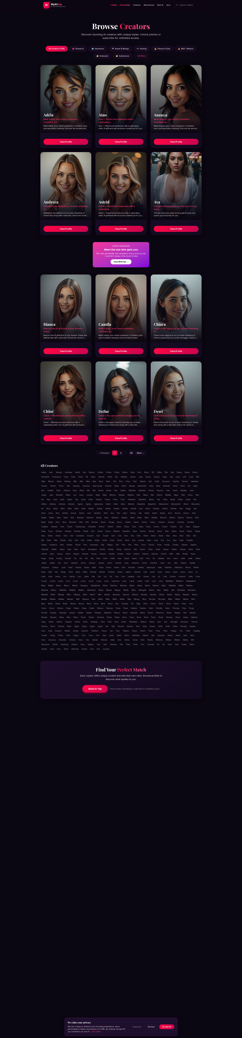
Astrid (77, 472)
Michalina (192, 590)
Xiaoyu (44, 486)
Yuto (176, 644)
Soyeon (58, 631)
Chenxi (101, 527)
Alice (48, 508)
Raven (150, 613)
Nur (117, 604)
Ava (84, 472)
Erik (133, 540)
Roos (124, 617)
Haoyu (60, 554)
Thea (150, 631)
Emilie (97, 540)
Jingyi (43, 495)
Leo (64, 576)
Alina (151, 486)
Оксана (108, 486)
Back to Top (95, 688)
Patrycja (109, 608)
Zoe (92, 649)
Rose (153, 617)
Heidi (128, 554)
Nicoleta (161, 599)
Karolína (59, 495)
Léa (171, 477)
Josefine (153, 563)
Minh (85, 594)
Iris (154, 558)
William (168, 640)
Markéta (172, 585)
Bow (64, 522)
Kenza (188, 567)
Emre (127, 540)
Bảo (72, 517)
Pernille (159, 608)
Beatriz (124, 517)
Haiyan (183, 549)
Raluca (117, 613)
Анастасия (97, 486)
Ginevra (127, 549)
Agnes (80, 504)
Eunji (156, 540)
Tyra (97, 635)
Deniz (159, 531)
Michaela (181, 590)
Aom (89, 513)
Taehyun (94, 631)
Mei (152, 495)
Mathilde (62, 590)
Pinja (184, 608)
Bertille (154, 517)
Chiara (108, 472)
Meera (109, 590)
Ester (149, 540)
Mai (197, 477)
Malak (50, 585)
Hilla (177, 554)
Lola (165, 576)
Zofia (165, 499)
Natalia (44, 599)
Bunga (111, 522)
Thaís (115, 499)
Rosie (161, 617)
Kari (123, 567)
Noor (101, 481)
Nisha (50, 604)
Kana (101, 567)
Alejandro (152, 504)
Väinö (126, 635)
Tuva (90, 635)
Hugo (43, 558)
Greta (150, 549)
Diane (189, 531)
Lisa (153, 576)
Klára (85, 572)
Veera (170, 635)
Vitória (127, 640)
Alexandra (142, 486)
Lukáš (139, 581)
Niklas (177, 599)
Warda (150, 640)
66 (131, 453)
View (81, 640)
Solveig (183, 626)
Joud (162, 563)
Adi (194, 499)
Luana (60, 581)
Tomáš (44, 635)
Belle (140, 517)
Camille (50, 490)
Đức (98, 536)
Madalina (169, 581)
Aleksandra (163, 504)
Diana (174, 531)
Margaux (84, 585)
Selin (62, 499)
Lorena (173, 576)
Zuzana (106, 649)
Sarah (123, 622)
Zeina (66, 649)
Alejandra (141, 504)
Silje (113, 626)
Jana (192, 490)
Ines (119, 558)
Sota (50, 631)
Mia (173, 590)
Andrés (173, 508)
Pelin (151, 608)
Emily (112, 540)
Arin (118, 513)
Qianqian (63, 613)
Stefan (67, 631)
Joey (126, 563)
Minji (88, 481)
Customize (136, 1027)
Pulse (114, 5)
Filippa (110, 545)
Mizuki (107, 594)
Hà (87, 477)
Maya (145, 495)
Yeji (158, 499)
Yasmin (53, 486)
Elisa (175, 536)
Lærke (128, 572)
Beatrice (115, 517)
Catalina (44, 527)
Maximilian (91, 590)
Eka (132, 536)
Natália (61, 599)
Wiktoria (159, 640)
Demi (135, 531)
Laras (160, 572)
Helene (145, 554)
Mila (75, 481)
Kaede (78, 567)
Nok (183, 495)
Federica (53, 545)
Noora (81, 604)
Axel (194, 513)
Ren (185, 613)
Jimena (101, 563)
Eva (162, 540)
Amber (91, 508)
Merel (151, 590)
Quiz (168, 5)
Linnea (146, 576)
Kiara (43, 572)
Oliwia (176, 604)
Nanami (186, 594)
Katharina (178, 567)
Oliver (153, 604)
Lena (178, 477)
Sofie (175, 626)
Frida (159, 545)
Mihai (53, 594)
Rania (125, 613)
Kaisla (86, 567)
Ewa (174, 540)
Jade (183, 558)
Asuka (162, 513)
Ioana (175, 490)
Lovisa (52, 581)
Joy (169, 563)
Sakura (143, 481)
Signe (76, 626)
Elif (153, 472)
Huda (193, 554)
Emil (76, 540)
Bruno (103, 522)
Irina (148, 558)
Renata (192, 613)
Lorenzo (182, 576)
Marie (132, 585)
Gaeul (62, 549)
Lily (105, 576)
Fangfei (190, 540)
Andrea (156, 508)
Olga (138, 604)
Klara (71, 572)
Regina (177, 613)
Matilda (72, 590)
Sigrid (69, 499)
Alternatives (149, 5)
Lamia (152, 572)
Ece (119, 536)
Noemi (73, 604)
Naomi (194, 594)
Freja (66, 477)
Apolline (97, 513)
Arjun (125, 513)
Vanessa (160, 635)
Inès (168, 490)
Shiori (52, 626)
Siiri (106, 626)
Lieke (86, 576)
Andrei (165, 508)
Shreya (61, 626)
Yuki (68, 486)
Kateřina (168, 567)
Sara (55, 499)
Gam (76, 549)
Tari (111, 631)
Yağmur (91, 644)
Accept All (166, 1027)
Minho (92, 594)
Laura (175, 572)
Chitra (118, 527)
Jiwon (109, 563)
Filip (102, 545)
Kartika (141, 567)
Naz (93, 599)
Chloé (116, 472)
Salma (51, 622)
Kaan (70, 567)
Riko (68, 617)
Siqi (76, 499)
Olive (145, 604)
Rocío (83, 617)
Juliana (183, 563)
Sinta (145, 626)
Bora (58, 522)
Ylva (142, 644)
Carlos (144, 522)
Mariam (122, 495)
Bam (59, 517)
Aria (112, 513)
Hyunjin (68, 558)
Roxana (169, 617)
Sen (165, 622)
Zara (52, 649)
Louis (198, 576)
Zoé (98, 649)
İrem (141, 558)
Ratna (142, 613)
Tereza (185, 481)
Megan (117, 590)
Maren (75, 585)
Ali (42, 508)
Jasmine (74, 563)
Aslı (140, 513)
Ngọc (176, 495)
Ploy (121, 481)
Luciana (89, 495)
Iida (92, 558)
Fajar (181, 540)
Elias (168, 536)
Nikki (170, 599)
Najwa (177, 594)
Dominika (80, 536)
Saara (185, 617)
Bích (197, 517)
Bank (66, 517)
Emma (179, 472)
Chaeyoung (80, 527)
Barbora (90, 517)
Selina (151, 622)
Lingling (131, 576)
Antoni (81, 513)
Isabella (124, 477)
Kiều (50, 572)
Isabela (161, 558)
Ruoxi (178, 617)
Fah (115, 490)
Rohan (91, 617)
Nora (108, 481)
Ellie (55, 540)
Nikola (185, 599)
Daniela (59, 531)
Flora (143, 545)
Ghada (110, 549)
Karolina (131, 567)
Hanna (151, 490)
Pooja (191, 608)
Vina (119, 640)
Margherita (95, 585)
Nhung (136, 599)
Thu (181, 631)
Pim (114, 481)
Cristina (173, 527)
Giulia (80, 477)
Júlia (175, 563)
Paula (118, 608)
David (100, 531)
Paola (91, 608)
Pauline (143, 608)
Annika (65, 513)
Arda (106, 513)
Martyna (44, 590)
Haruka (85, 554)
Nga (129, 599)
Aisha (124, 486)
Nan (94, 481)
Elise (181, 536)
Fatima (123, 490)
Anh (195, 508)
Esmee (141, 540)
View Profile (66, 142)
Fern (85, 545)
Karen (116, 567)
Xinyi (83, 644)
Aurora (177, 513)
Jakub (44, 563)
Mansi (58, 585)
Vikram (95, 640)
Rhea (61, 617)
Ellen (49, 540)
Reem (169, 613)
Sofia (83, 499)
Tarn (118, 631)
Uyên (111, 635)
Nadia (169, 594)
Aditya (44, 504)
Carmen (161, 522)
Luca (68, 581)
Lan (74, 495)
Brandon (72, 522)
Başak (98, 517)
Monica (126, 594)
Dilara (50, 536)
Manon (51, 481)
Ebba (82, 490)
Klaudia (93, 572)
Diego (197, 531)
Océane (125, 604)
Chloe (126, 527)
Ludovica (115, 581)
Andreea (68, 472)
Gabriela (132, 490)
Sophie (176, 481)
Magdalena (191, 581)
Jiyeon (133, 477)
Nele (108, 599)
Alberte (131, 504)
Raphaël (133, 613)
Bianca (92, 472)
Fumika (175, 545)
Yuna (170, 644)
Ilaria (98, 558)
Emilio (104, 540)
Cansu (136, 522)
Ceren (69, 527)
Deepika (126, 531)
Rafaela (98, 613)
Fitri (129, 545)
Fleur (136, 545)
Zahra (191, 644)
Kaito (94, 567)
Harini (68, 554)
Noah (58, 604)
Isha (168, 558)
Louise (44, 581)
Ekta (139, 536)
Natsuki (70, 599)
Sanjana (68, 622)
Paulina (134, 608)
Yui (158, 644)
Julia (141, 477)
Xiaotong (64, 644)
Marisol (156, 585)
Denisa (143, 531)
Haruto (94, 554)
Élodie (63, 540)
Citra (134, 527)
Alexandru (195, 504)
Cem (62, 527)
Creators (137, 5)
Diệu (43, 536)
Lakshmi (137, 572)
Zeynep (76, 486)
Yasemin (113, 644)
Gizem (142, 549)
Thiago (173, 631)
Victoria (72, 640)
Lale (145, 572)
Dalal (43, 531)
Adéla (43, 472)
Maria (59, 481)
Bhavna (163, 517)
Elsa (172, 472)
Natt (77, 599)
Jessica (92, 563)
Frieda (167, 545)
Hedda (111, 554)
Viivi (87, 640)
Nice (144, 599)
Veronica (52, 640)
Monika (144, 594)
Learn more (95, 1031)
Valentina (194, 481)
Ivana (175, 558)
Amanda (166, 486)
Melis (133, 590)
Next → (140, 453)
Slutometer (125, 5)
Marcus (113, 495)
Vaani (119, 635)
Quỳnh (72, 613)
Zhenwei (75, 649)
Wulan (55, 644)
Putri (135, 481)
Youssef (150, 644)
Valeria (145, 635)
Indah (112, 558)
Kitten (68, 495)
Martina (131, 495)
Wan (142, 640)
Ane (181, 508)
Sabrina (194, 617)
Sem (159, 622)
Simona (121, 626)
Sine (138, 626)
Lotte (191, 576)
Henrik (163, 554)
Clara (58, 490)
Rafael (80, 613)
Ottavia (60, 608)
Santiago (94, 622)
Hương (59, 558)
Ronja (109, 617)
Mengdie (142, 590)
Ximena (74, 644)
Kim (56, 572)
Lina (116, 576)
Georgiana (92, 549)
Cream (164, 527)
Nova (110, 604)
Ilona (105, 558)
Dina (65, 536)
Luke (147, 581)
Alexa (186, 504)
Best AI (160, 5)
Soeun (152, 626)
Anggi (188, 508)
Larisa (167, 572)
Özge (68, 608)
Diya (75, 490)
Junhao (55, 567)
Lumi (154, 581)
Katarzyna (151, 567)
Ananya (59, 472)
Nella (115, 599)
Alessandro (176, 504)
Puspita (53, 613)
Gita (135, 549)
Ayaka (43, 517)
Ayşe (195, 486)
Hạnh (52, 554)
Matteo (81, 590)
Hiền (171, 554)
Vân (152, 635)
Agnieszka (98, 504)
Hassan (103, 554)
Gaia (69, 549)
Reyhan (53, 617)
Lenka (57, 576)
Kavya (148, 477)
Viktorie (104, 640)
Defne (124, 472)
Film (117, 545)
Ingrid (126, 558)
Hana (93, 477)
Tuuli (83, 635)
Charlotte (92, 527)
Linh (184, 477)
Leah (43, 576)
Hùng (51, 558)
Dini (71, 536)
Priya (128, 481)
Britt (81, 522)
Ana (140, 508)
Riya (48, 499)
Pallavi (76, 608)
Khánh (196, 567)
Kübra (120, 572)
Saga (43, 622)
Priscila (44, 613)
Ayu (42, 490)
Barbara (80, 517)
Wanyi (151, 499)
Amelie (133, 508)
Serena (194, 622)
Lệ (197, 572)
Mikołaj (61, 594)
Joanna (118, 563)
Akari (116, 504)
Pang (84, 608)
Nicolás (152, 599)
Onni (191, 604)
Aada (116, 486)
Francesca (56, 477)
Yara (105, 644)
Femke (69, 545)
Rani (197, 495)
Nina (193, 599)
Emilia (89, 540)
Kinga (63, 572)
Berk (147, 517)
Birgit (43, 522)
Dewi (132, 472)
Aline (63, 508)
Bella (132, 517)
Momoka (116, 594)
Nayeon (85, 599)
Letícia (72, 576)
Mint (99, 594)
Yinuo (61, 486)
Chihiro (110, 527)
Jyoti (63, 567)
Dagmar (196, 527)
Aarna (172, 499)
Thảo (122, 499)
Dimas (58, 536)
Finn (123, 545)
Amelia (116, 508)
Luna (191, 477)
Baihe (51, 517)
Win (192, 640)
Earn (113, 536)
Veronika (62, 640)
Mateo (53, 590)
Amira (175, 486)
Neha (100, 599)
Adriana (53, 504)
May (138, 495)
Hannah (101, 477)
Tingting (196, 631)
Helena (136, 554)
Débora (116, 531)
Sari (150, 481)
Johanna (135, 563)
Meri (159, 590)
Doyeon (90, 536)
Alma (158, 486)
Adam (180, 499)
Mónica (135, 594)
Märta (181, 585)
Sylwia (75, 631)
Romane (100, 617)
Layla (164, 477)
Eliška (159, 472)
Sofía (157, 481)
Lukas (131, 581)
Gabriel (184, 545)
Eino (126, 536)
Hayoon (160, 490)
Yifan (128, 644)
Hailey (174, 549)
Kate (160, 567)
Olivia (190, 495)
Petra (167, 608)
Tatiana (126, 631)
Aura (170, 513)
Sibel (69, 626)
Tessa (107, 499)
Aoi (189, 486)
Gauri (83, 549)
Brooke (95, 522)
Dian (167, 531)
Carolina (180, 522)
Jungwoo (45, 567)
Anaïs (147, 508)
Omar (184, 604)
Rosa (132, 617)
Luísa (124, 581)
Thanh (142, 631)
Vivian (135, 640)
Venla (178, 635)
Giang (118, 549)
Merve (159, 495)
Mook (161, 594)
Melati (126, 590)
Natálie (168, 495)
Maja (43, 481)
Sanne (77, 622)
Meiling (67, 481)
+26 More (141, 56)
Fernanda (45, 477)
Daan (188, 527)
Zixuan (84, 649)
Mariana (114, 585)
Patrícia (100, 608)
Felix (62, 545)
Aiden (108, 504)
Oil (132, 604)
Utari (104, 635)
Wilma (185, 640)
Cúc (181, 527)
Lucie (106, 581)
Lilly (99, 576)
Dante (85, 531)
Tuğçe (76, 635)
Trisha (60, 635)
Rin (42, 499)
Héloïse (155, 554)
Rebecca (160, 613)
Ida (116, 477)
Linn (138, 576)
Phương (176, 608)
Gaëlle (54, 549)
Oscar (43, 608)
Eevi (139, 472)
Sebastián (133, 622)
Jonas (144, 563)
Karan (108, 567)
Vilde (112, 640)
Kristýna (111, 572)
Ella (166, 472)
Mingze (77, 594)
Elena (146, 472)
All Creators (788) (57, 49)
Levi (79, 576)
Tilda (188, 631)
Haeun (166, 549)
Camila (100, 472)
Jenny (83, 563)
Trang (52, 635)
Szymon (84, 631)
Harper (76, 554)
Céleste (54, 527)
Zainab (44, 649)
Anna (182, 486)
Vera (185, 635)
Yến (121, 644)
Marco (66, 585)
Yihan (135, 644)
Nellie (122, 599)
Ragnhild (107, 613)
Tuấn (68, 635)
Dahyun (67, 490)
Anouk (73, 513)
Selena (143, 622)
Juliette (192, 563)
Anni (57, 513)
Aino (51, 472)
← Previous (103, 453)
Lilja (93, 576)
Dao (93, 531)
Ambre (108, 508)
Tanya (104, 631)
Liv (159, 576)
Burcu (119, 522)
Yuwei (184, 644)
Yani (98, 644)
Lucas (75, 581)
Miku (69, 594)
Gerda (102, 549)
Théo (165, 631)
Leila (50, 576)
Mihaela (44, 594)
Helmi (110, 477)
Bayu (106, 517)
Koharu (102, 572)
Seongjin (174, 622)
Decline (151, 1027)
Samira (59, 622)
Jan (59, 563)
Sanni (85, 622)
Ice (75, 558)
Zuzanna (86, 486)
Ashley (133, 513)
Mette (166, 590)
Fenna (77, 545)
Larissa (156, 477)
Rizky (75, 617)
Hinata (185, 554)
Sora (43, 631)
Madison (179, 581)
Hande (44, 554)
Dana (50, 531)
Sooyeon (166, 481)
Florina (151, 545)
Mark (164, 585)
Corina (156, 527)
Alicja (55, 508)
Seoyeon (184, 622)
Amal (83, 508)
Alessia (132, 486)
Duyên (106, 536)
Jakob (198, 558)
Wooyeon (45, 644)
